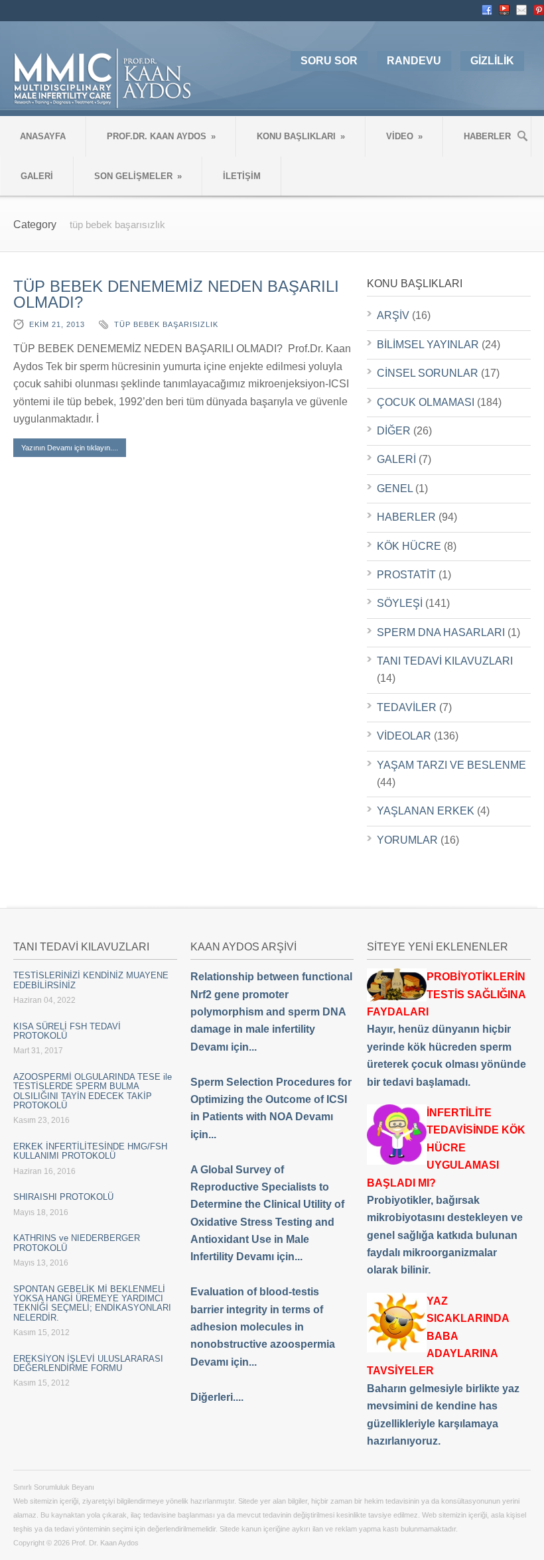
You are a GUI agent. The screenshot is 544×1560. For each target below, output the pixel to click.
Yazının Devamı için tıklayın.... (69, 448)
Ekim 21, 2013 (57, 324)
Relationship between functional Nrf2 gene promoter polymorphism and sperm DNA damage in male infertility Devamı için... (271, 1012)
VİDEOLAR (404, 736)
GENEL (395, 488)
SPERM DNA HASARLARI (441, 632)
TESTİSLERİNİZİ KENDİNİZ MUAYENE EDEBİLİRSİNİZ (91, 980)
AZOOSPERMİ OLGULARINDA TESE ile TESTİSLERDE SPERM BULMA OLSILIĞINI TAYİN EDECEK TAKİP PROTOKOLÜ (92, 1091)
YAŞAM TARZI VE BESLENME (451, 765)
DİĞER (394, 430)
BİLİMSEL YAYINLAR (428, 344)
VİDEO (404, 136)
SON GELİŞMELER (138, 176)
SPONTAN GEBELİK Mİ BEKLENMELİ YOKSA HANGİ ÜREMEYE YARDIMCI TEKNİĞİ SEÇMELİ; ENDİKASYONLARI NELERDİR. (92, 1303)
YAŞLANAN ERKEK (425, 810)
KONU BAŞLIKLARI (301, 136)
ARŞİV (393, 315)
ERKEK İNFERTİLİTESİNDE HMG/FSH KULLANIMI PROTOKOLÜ (90, 1151)
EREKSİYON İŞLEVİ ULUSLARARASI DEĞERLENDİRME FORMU (88, 1363)
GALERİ (37, 176)
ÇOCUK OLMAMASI (425, 402)
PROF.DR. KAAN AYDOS (161, 136)
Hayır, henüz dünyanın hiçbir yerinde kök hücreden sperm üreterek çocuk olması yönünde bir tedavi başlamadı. (446, 1029)
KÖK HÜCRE (409, 546)
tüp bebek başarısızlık (166, 324)
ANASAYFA (43, 136)
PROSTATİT (406, 574)
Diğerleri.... (216, 1397)
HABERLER (487, 136)
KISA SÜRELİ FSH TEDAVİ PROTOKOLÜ (67, 1031)
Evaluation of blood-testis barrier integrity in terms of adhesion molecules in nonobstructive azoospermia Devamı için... (262, 1327)
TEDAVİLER (407, 707)
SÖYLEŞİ (400, 603)
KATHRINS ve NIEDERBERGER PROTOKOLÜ (76, 1242)
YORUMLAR (407, 840)
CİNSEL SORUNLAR (427, 373)
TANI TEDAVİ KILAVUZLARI (445, 661)
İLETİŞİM (242, 176)
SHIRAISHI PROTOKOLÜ (63, 1197)
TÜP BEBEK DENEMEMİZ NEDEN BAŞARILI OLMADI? (176, 294)
